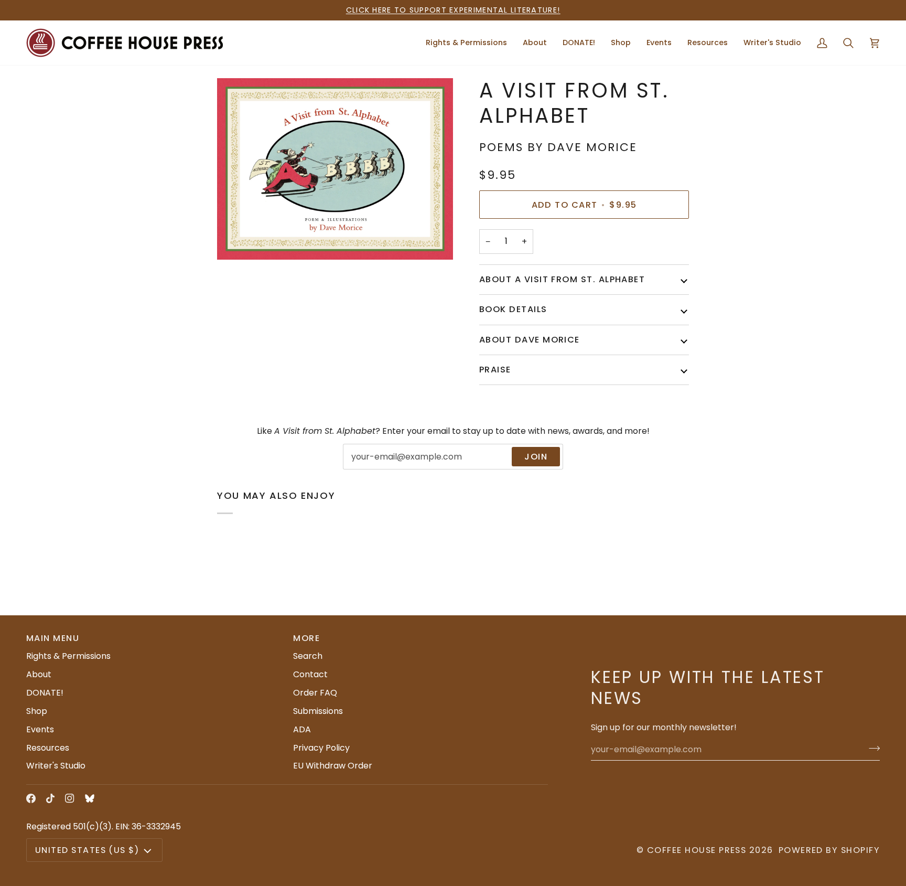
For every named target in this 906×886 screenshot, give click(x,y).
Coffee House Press (696, 850)
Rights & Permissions (68, 656)
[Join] (871, 748)
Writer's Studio (55, 766)
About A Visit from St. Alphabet (562, 279)
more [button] (306, 638)
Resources (47, 748)
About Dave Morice (529, 340)
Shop (36, 711)
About (38, 674)
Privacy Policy (321, 748)
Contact (310, 674)
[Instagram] (69, 798)
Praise (495, 370)
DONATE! (44, 693)
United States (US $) (87, 850)
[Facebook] (31, 798)
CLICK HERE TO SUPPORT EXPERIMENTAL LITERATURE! (453, 10)
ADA (302, 729)
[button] (535, 42)
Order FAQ (315, 693)
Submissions (318, 711)
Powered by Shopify (829, 850)
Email (361, 468)
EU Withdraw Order (332, 766)
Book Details (513, 309)
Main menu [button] (52, 638)
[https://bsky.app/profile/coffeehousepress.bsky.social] (89, 798)
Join (535, 457)
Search (307, 656)
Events (40, 729)
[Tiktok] (50, 798)
